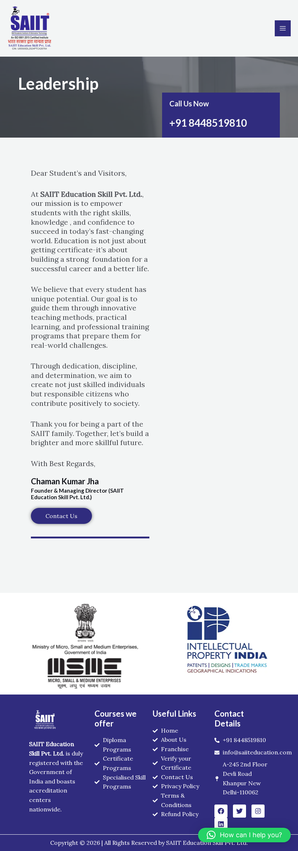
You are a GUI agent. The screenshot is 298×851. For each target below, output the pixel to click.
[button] (244, 835)
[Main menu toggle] (283, 28)
